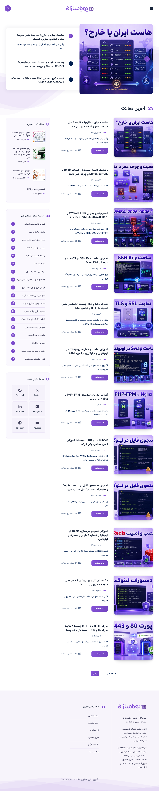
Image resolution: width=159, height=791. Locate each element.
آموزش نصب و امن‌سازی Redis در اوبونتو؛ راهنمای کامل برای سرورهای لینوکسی (88, 535)
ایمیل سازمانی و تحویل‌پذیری (33, 240)
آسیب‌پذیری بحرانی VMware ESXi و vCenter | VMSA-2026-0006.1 (87, 215)
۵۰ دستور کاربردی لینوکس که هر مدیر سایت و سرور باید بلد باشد (86, 582)
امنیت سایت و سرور (36, 232)
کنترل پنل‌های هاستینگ (35, 359)
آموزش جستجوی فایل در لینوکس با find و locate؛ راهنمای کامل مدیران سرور (85, 488)
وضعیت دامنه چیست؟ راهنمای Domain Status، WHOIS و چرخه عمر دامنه (85, 172)
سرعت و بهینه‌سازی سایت (34, 303)
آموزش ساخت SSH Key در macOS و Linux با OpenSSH (86, 261)
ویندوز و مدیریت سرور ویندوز (33, 351)
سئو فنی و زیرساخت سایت (34, 295)
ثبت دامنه (94, 730)
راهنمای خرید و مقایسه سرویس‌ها (30, 279)
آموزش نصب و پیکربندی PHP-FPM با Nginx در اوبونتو (86, 397)
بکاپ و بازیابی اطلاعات (35, 248)
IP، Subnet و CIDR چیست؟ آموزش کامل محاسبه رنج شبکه (87, 442)
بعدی (95, 673)
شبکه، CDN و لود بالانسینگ (33, 319)
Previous (147, 59)
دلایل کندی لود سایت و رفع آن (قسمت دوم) (21, 134)
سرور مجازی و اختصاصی (34, 311)
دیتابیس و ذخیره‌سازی (35, 271)
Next (85, 59)
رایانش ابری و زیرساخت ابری (33, 287)
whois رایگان (93, 744)
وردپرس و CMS (38, 343)
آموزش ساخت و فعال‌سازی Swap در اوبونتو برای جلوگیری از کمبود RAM (87, 351)
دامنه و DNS (39, 264)
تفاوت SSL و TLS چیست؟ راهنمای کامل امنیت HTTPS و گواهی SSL (84, 306)
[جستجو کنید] (8, 8)
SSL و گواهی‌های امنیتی (35, 224)
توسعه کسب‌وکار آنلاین (35, 256)
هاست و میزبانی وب (36, 335)
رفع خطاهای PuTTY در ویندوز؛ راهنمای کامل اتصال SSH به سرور (21, 153)
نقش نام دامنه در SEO (36, 189)
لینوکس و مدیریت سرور (35, 327)
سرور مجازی (93, 737)
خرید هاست (93, 723)
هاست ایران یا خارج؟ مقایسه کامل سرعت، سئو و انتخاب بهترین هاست (88, 125)
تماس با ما (94, 752)
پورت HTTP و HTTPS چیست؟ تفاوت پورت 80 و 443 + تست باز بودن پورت (86, 628)
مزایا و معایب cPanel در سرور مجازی (21, 172)
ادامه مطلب (97, 151)
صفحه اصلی (93, 716)
